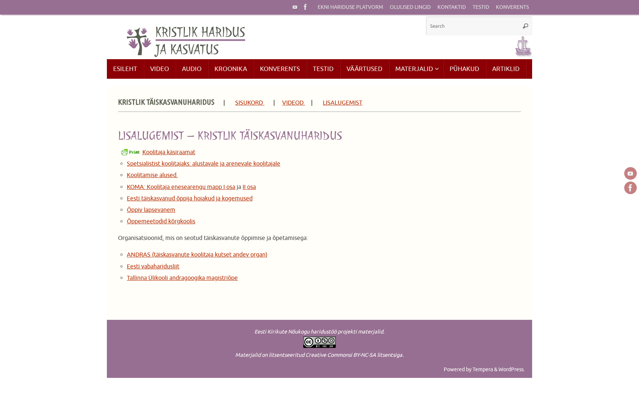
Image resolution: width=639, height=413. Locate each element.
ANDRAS (139, 254)
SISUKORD (249, 102)
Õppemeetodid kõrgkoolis (161, 221)
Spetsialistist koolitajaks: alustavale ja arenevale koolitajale (203, 163)
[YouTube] (295, 7)
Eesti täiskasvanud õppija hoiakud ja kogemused (190, 198)
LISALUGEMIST (342, 102)
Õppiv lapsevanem (151, 210)
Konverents (512, 7)
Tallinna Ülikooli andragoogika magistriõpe (182, 278)
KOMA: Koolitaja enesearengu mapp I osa (181, 187)
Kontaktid (451, 7)
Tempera (483, 369)
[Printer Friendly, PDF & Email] (130, 152)
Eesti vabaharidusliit (153, 266)
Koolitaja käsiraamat (168, 152)
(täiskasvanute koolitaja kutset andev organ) (209, 254)
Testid (481, 7)
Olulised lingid (410, 7)
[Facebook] (305, 7)
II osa (249, 187)
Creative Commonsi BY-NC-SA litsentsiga (353, 355)
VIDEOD (293, 102)
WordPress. (511, 369)
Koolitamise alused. (152, 175)
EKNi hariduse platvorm (350, 7)
